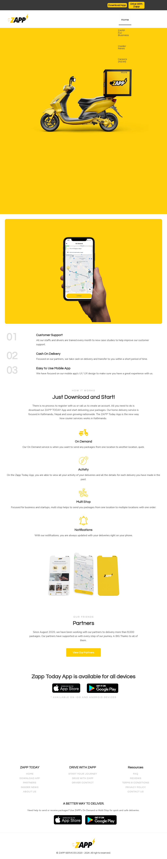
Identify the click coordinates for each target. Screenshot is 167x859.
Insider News (122, 47)
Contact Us (136, 791)
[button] (117, 5)
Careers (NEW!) (122, 60)
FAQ (135, 774)
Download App (30, 778)
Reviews (135, 778)
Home (125, 19)
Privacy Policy (136, 787)
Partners (29, 782)
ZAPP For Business (123, 33)
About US (29, 791)
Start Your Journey (82, 774)
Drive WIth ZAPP (82, 778)
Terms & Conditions (135, 782)
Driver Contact (83, 782)
